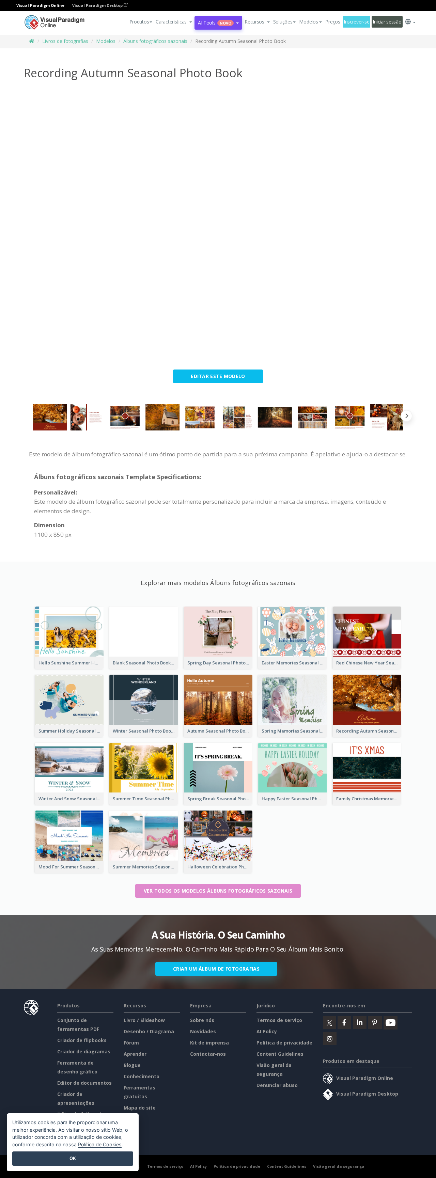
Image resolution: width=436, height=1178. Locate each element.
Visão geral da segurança (338, 1166)
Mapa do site (140, 1107)
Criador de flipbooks (82, 1040)
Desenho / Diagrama (149, 1031)
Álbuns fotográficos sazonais (155, 41)
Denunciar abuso (277, 1085)
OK (72, 1158)
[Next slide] (406, 417)
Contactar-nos (208, 1054)
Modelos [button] (308, 21)
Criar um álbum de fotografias (216, 968)
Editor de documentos (84, 1083)
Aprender (135, 1054)
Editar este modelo (218, 376)
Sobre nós (202, 1020)
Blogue (132, 1065)
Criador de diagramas (83, 1051)
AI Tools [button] (214, 22)
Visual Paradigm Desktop (98, 5)
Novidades (203, 1031)
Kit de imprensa (209, 1042)
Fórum (131, 1042)
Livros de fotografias (65, 41)
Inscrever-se (357, 21)
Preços (332, 21)
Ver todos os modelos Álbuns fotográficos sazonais (218, 891)
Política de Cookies (100, 1144)
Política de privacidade (284, 1042)
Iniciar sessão (387, 21)
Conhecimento (141, 1076)
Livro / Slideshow (144, 1020)
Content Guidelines (279, 1054)
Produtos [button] (139, 21)
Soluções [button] (283, 21)
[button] (174, 22)
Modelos (105, 41)
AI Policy (266, 1031)
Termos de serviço (279, 1020)
